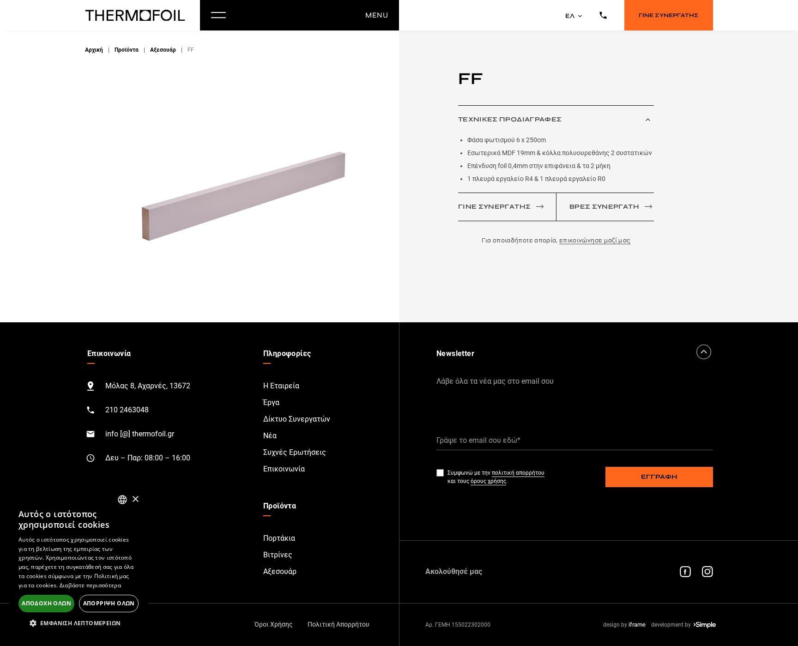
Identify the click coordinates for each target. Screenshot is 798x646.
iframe (637, 624)
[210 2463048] (603, 15)
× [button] (135, 499)
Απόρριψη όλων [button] (109, 603)
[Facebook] (685, 571)
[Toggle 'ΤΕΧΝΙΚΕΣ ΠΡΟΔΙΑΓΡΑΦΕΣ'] (648, 119)
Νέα (270, 435)
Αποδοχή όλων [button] (46, 603)
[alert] (78, 562)
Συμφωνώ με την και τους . (495, 477)
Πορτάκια (279, 538)
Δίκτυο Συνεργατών (296, 419)
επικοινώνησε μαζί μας (594, 240)
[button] (78, 623)
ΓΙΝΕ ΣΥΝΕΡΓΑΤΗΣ (669, 15)
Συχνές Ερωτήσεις (294, 452)
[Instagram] (707, 571)
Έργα (271, 402)
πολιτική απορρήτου (518, 473)
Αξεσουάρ (163, 50)
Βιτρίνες (277, 554)
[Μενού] (218, 15)
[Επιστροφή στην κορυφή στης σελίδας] (703, 351)
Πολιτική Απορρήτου (338, 624)
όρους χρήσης (488, 481)
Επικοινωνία (284, 469)
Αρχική (94, 50)
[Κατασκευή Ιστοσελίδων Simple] (705, 625)
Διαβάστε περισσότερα (90, 585)
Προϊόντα (127, 50)
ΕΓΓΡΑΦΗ (659, 477)
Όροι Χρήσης (273, 624)
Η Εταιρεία (281, 385)
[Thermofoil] (137, 15)
